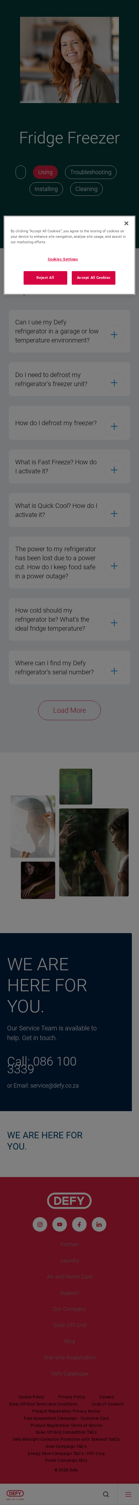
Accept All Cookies (94, 277)
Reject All (45, 277)
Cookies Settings (63, 259)
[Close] (126, 223)
